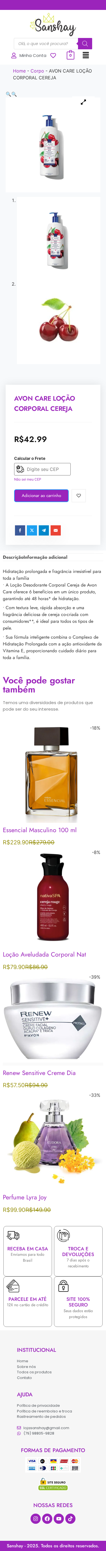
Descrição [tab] (13, 557)
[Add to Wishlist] (79, 495)
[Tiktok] (70, 1519)
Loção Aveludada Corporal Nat (44, 954)
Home (19, 71)
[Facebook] (47, 1519)
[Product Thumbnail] (83, 102)
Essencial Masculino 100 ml (40, 829)
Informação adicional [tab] (45, 557)
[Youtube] (59, 1519)
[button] (86, 55)
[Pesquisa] (85, 43)
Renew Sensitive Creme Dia (39, 1072)
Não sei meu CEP (27, 479)
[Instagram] (36, 1519)
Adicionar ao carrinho (41, 495)
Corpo (37, 71)
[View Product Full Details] (53, 821)
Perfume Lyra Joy (25, 1197)
